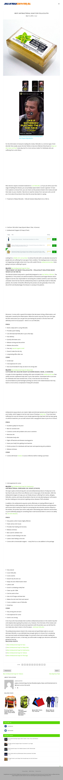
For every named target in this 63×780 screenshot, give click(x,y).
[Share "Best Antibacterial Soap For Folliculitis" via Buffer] (37, 664)
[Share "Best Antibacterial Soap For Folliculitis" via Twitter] (25, 664)
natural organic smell (18, 348)
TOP (7, 249)
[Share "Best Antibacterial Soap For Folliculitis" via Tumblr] (30, 664)
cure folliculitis (36, 186)
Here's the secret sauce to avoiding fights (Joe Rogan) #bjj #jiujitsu (31, 94)
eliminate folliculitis (38, 627)
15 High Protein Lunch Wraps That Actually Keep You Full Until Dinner (22, 758)
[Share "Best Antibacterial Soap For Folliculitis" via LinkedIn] (34, 664)
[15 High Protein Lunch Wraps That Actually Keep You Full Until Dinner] (5, 759)
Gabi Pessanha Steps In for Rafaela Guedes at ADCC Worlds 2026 (21, 748)
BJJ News (9, 739)
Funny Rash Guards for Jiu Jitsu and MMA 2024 (9, 712)
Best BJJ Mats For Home (37, 710)
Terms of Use (38, 771)
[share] (41, 93)
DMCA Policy (31, 771)
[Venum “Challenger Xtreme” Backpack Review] (24, 702)
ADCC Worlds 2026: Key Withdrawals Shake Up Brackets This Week (22, 753)
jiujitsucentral (18, 680)
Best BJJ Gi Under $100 (50, 710)
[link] (21, 93)
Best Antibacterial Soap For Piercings (17, 655)
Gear (35, 16)
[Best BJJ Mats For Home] (38, 702)
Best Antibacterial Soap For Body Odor (22, 370)
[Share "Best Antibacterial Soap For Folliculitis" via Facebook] (22, 664)
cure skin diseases (12, 513)
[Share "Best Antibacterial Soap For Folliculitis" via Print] (44, 664)
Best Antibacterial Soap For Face (20, 268)
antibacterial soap (49, 374)
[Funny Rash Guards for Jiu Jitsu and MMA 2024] (10, 702)
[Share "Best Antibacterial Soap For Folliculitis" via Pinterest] (32, 664)
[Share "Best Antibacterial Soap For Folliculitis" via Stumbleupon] (39, 664)
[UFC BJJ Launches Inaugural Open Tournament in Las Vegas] (5, 744)
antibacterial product (47, 262)
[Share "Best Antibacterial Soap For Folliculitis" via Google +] (27, 664)
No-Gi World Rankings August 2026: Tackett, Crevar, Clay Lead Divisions (23, 738)
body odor (43, 414)
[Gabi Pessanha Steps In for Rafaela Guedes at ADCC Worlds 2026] (5, 749)
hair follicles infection (48, 274)
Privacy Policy (25, 771)
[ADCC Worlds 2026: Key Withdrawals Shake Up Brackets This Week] (5, 754)
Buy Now (54, 239)
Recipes (9, 759)
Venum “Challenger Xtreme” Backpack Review (22, 712)
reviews (20, 456)
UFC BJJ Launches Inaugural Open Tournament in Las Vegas (20, 743)
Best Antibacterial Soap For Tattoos (17, 653)
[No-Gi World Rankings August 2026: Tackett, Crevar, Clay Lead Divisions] (5, 739)
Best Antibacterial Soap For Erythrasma (22, 486)
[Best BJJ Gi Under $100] (52, 702)
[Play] (41, 86)
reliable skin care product (20, 258)
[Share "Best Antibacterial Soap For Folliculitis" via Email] (42, 664)
